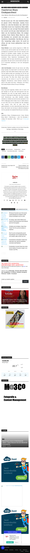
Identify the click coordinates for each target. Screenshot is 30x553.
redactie (5, 17)
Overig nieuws (14, 7)
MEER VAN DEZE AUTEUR (21, 209)
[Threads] (18, 203)
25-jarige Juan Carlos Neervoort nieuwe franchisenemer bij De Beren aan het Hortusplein (18, 221)
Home (2, 5)
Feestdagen (19, 7)
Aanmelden (10, 542)
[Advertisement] (13, 343)
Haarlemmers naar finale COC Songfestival (8, 166)
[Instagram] (8, 200)
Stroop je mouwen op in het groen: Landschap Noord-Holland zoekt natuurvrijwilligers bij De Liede (18, 214)
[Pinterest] (22, 157)
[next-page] (4, 253)
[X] (6, 157)
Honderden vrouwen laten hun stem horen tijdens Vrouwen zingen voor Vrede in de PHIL (18, 248)
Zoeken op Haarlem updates (7, 279)
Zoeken (25, 281)
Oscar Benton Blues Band (12, 151)
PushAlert (15, 544)
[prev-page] (2, 253)
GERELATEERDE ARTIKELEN (8, 209)
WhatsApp (11, 270)
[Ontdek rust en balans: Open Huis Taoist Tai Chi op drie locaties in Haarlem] (4, 228)
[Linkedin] (12, 157)
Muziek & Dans (24, 7)
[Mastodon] (15, 203)
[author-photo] (15, 180)
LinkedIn (19, 272)
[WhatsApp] (9, 157)
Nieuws (5, 7)
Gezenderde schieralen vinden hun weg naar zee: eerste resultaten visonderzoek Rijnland (18, 241)
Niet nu (16, 542)
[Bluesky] (12, 203)
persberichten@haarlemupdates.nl (13, 266)
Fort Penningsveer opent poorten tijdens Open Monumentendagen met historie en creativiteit (15, 299)
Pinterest (3, 273)
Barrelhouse (21, 151)
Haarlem (9, 7)
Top (6, 5)
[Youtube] (25, 200)
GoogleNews (7, 272)
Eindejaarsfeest (17, 149)
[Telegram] (18, 157)
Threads (17, 270)
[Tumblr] (15, 157)
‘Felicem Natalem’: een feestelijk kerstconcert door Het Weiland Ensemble (22, 167)
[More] (25, 157)
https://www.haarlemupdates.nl (15, 184)
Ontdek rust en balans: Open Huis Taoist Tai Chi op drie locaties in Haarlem (17, 228)
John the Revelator (9, 149)
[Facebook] (2, 157)
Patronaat (4, 151)
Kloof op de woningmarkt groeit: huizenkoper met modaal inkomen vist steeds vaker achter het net (18, 234)
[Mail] (13, 200)
